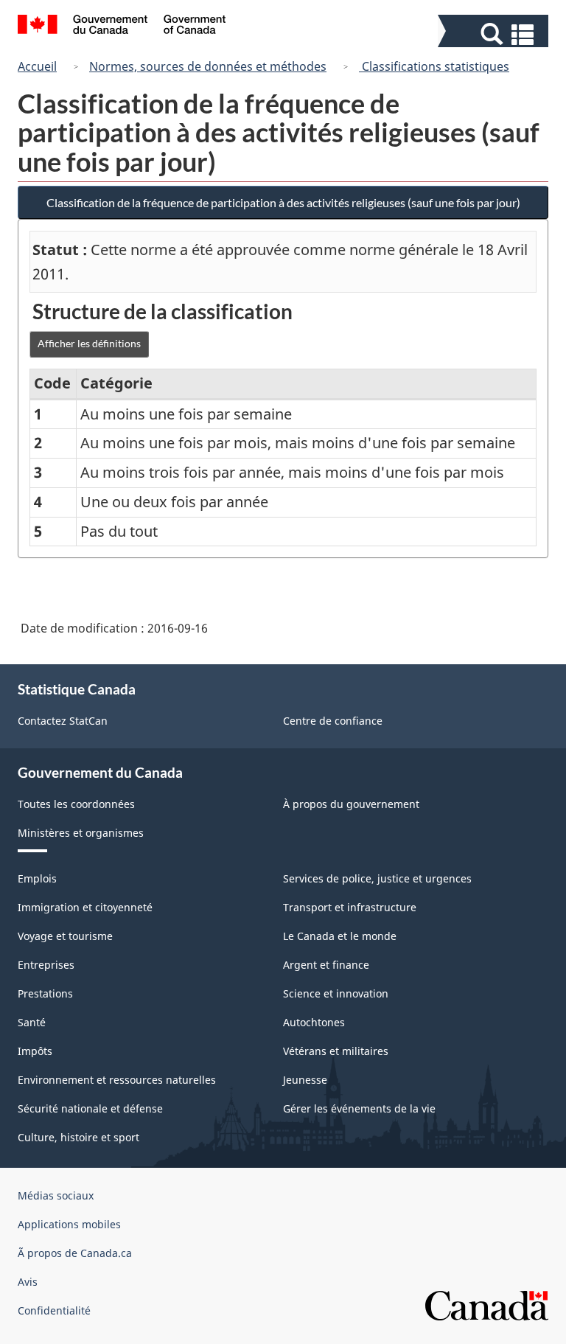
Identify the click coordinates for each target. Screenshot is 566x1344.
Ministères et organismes (81, 833)
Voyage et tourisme (65, 936)
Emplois (37, 878)
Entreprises (46, 965)
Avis (28, 1282)
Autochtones (314, 1022)
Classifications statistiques (434, 66)
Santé (32, 1022)
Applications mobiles (69, 1224)
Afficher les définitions (89, 343)
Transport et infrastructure (349, 907)
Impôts (35, 1051)
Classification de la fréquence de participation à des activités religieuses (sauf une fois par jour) (283, 202)
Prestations (45, 993)
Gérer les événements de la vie (359, 1108)
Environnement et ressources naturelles (117, 1080)
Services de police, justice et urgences (377, 878)
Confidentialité (54, 1310)
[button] (494, 34)
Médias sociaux (56, 1195)
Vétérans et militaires (335, 1051)
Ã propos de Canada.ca (75, 1253)
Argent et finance (326, 965)
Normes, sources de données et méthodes (207, 66)
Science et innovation (335, 993)
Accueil (37, 66)
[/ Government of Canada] (122, 26)
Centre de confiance (332, 721)
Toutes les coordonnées (76, 804)
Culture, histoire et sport (78, 1137)
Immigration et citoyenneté (85, 907)
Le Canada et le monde (339, 936)
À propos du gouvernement (351, 804)
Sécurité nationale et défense (90, 1108)
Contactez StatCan (63, 721)
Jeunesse (305, 1080)
